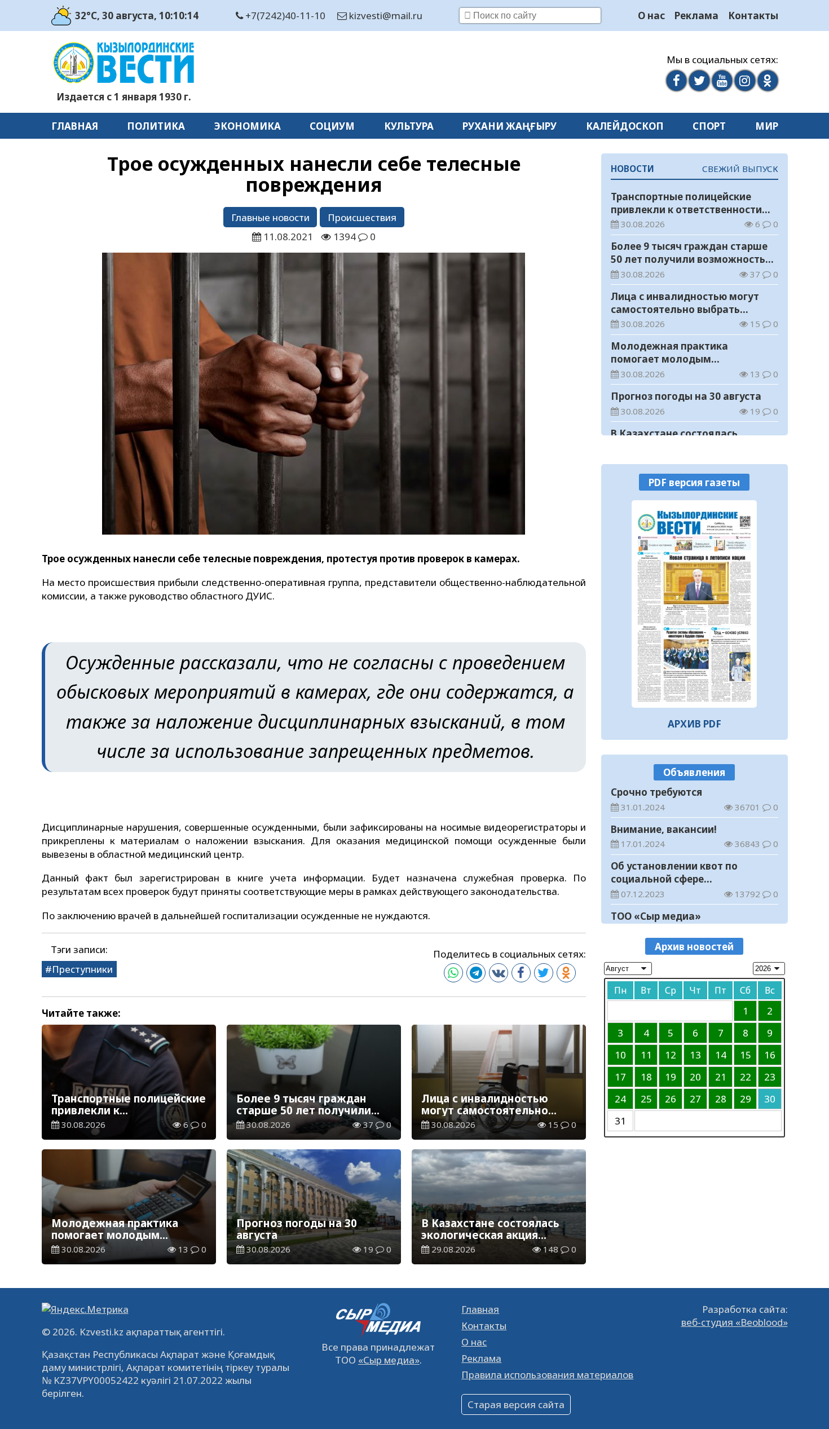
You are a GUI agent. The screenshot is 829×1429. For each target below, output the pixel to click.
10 (620, 1054)
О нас (651, 15)
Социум (332, 126)
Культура (409, 126)
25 (646, 1098)
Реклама (696, 15)
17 (620, 1076)
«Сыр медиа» (389, 1359)
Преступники (82, 969)
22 (745, 1076)
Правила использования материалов (547, 1374)
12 (670, 1054)
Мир (766, 126)
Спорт (709, 126)
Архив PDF (694, 723)
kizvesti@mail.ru (384, 15)
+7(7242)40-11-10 (284, 15)
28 (720, 1098)
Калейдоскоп (625, 126)
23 (769, 1076)
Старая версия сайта (516, 1404)
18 (646, 1076)
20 (695, 1076)
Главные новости (270, 217)
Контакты (753, 15)
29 (745, 1098)
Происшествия (362, 217)
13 (695, 1054)
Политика (156, 126)
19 (670, 1076)
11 (646, 1054)
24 (620, 1098)
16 (769, 1054)
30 (769, 1098)
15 (745, 1054)
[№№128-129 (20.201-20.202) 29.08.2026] (694, 604)
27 (695, 1098)
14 (720, 1054)
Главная (74, 126)
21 (720, 1076)
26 (670, 1098)
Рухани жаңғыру (509, 126)
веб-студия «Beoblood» (734, 1322)
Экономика (247, 126)
